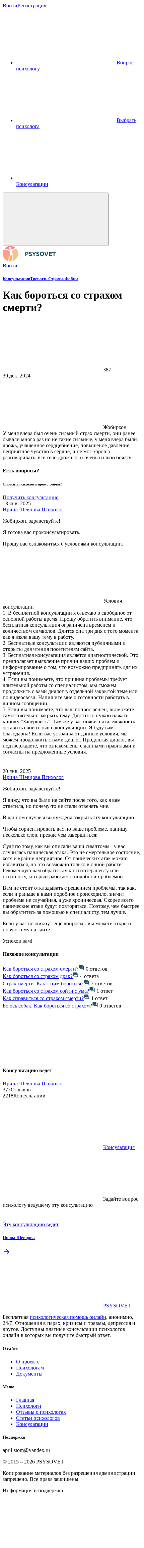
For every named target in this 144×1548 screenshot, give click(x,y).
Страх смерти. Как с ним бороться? (43, 983)
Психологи (28, 1406)
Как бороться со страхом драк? (38, 976)
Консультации (16, 278)
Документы (29, 1374)
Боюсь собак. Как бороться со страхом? (47, 1006)
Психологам (30, 1368)
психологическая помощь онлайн (68, 1317)
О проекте (28, 1361)
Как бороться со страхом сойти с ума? (46, 991)
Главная (25, 1400)
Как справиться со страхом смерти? (43, 998)
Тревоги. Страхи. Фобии (54, 278)
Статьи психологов (38, 1418)
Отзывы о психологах (41, 1412)
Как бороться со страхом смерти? (40, 969)
